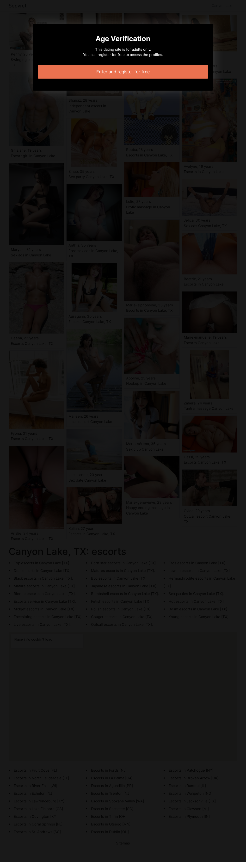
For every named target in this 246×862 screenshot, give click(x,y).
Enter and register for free (123, 71)
